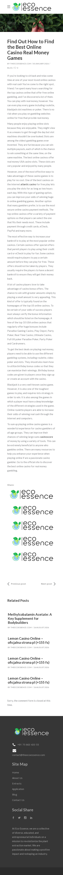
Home (15, 772)
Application (18, 789)
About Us (17, 778)
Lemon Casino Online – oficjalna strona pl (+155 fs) (28, 640)
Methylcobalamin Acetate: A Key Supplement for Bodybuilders (30, 618)
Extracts (16, 783)
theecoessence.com (20, 63)
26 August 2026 (41, 627)
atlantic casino (28, 184)
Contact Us (18, 800)
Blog (10, 68)
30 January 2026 (41, 63)
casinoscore (46, 436)
